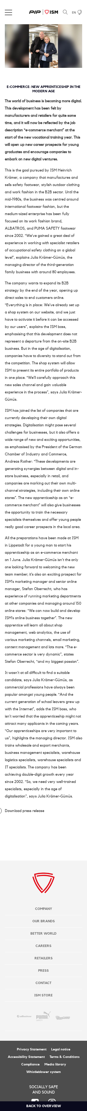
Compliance (30, 1064)
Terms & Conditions (65, 1057)
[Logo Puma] (43, 1016)
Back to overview (43, 1106)
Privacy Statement (31, 1049)
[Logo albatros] (24, 1016)
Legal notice (60, 1049)
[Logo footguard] (62, 1016)
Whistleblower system (43, 1072)
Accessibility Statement (26, 1057)
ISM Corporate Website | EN (43, 12)
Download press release (24, 811)
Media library (55, 1064)
